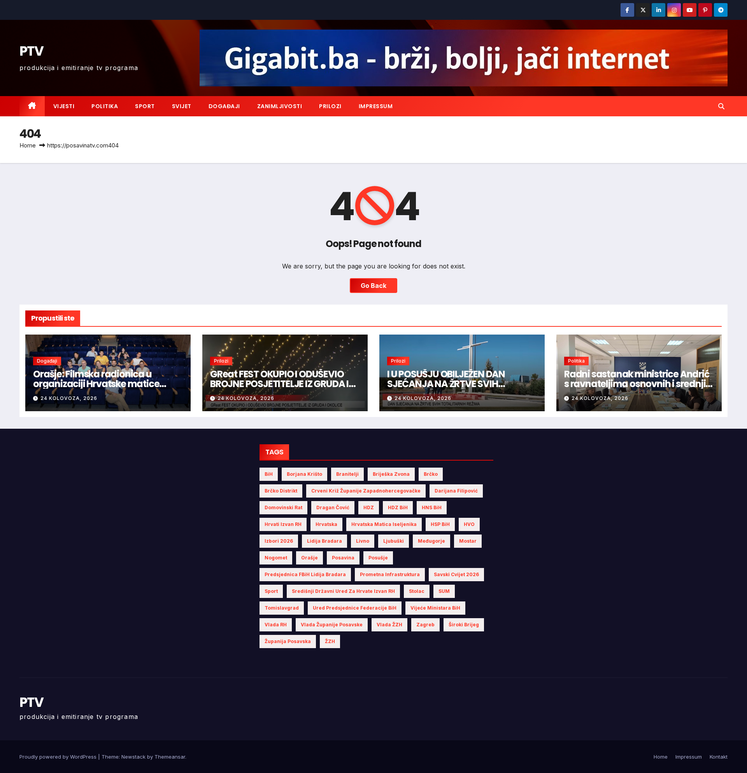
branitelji (347, 474)
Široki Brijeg (464, 625)
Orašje (309, 558)
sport (271, 591)
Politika (104, 106)
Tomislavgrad (282, 608)
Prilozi (330, 106)
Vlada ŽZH (389, 625)
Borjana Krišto (304, 474)
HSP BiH (440, 524)
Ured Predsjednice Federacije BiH (354, 608)
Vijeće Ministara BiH (435, 608)
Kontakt (719, 757)
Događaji (224, 106)
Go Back (373, 285)
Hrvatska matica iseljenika (384, 524)
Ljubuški (393, 541)
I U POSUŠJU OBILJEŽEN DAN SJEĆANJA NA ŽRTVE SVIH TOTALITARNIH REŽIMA (446, 384)
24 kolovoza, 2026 (68, 398)
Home (27, 145)
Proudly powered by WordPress (58, 757)
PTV (31, 51)
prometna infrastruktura (390, 574)
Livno (362, 541)
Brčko (431, 474)
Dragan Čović (332, 507)
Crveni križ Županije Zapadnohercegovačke (366, 491)
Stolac (416, 591)
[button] (721, 106)
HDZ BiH (398, 507)
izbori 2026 (279, 541)
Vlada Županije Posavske (332, 625)
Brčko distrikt (281, 491)
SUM (444, 591)
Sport (145, 106)
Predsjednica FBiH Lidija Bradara (305, 574)
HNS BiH (432, 507)
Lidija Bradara (324, 541)
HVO (469, 524)
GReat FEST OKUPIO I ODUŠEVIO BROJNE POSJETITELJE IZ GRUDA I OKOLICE (279, 384)
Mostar (468, 541)
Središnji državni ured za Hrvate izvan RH (343, 591)
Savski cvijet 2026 (456, 574)
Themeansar (169, 757)
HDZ (368, 507)
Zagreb (425, 625)
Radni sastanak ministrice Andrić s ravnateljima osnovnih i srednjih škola (637, 384)
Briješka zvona (391, 474)
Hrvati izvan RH (283, 524)
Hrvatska (326, 524)
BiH (269, 474)
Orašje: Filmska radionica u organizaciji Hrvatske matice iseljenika (96, 384)
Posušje (378, 558)
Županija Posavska (288, 641)
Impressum (376, 106)
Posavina (343, 558)
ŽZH (330, 641)
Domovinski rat (283, 507)
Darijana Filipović (456, 491)
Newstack (133, 757)
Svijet (181, 106)
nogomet (276, 558)
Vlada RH (276, 625)
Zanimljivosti (279, 106)
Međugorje (431, 541)
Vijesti (64, 106)
